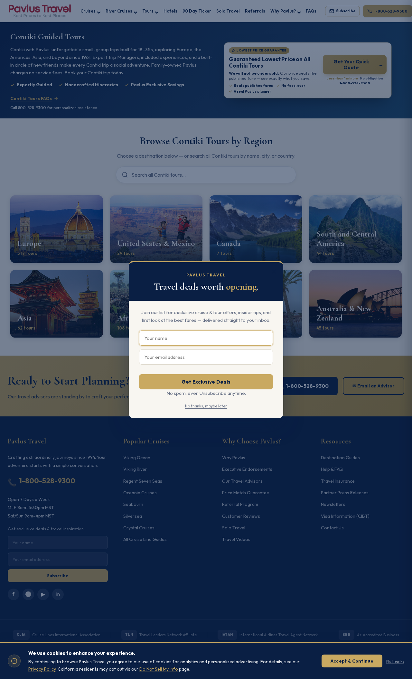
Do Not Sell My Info (158, 669)
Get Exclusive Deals (206, 382)
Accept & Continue (352, 661)
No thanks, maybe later (206, 406)
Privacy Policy (42, 669)
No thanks (395, 661)
